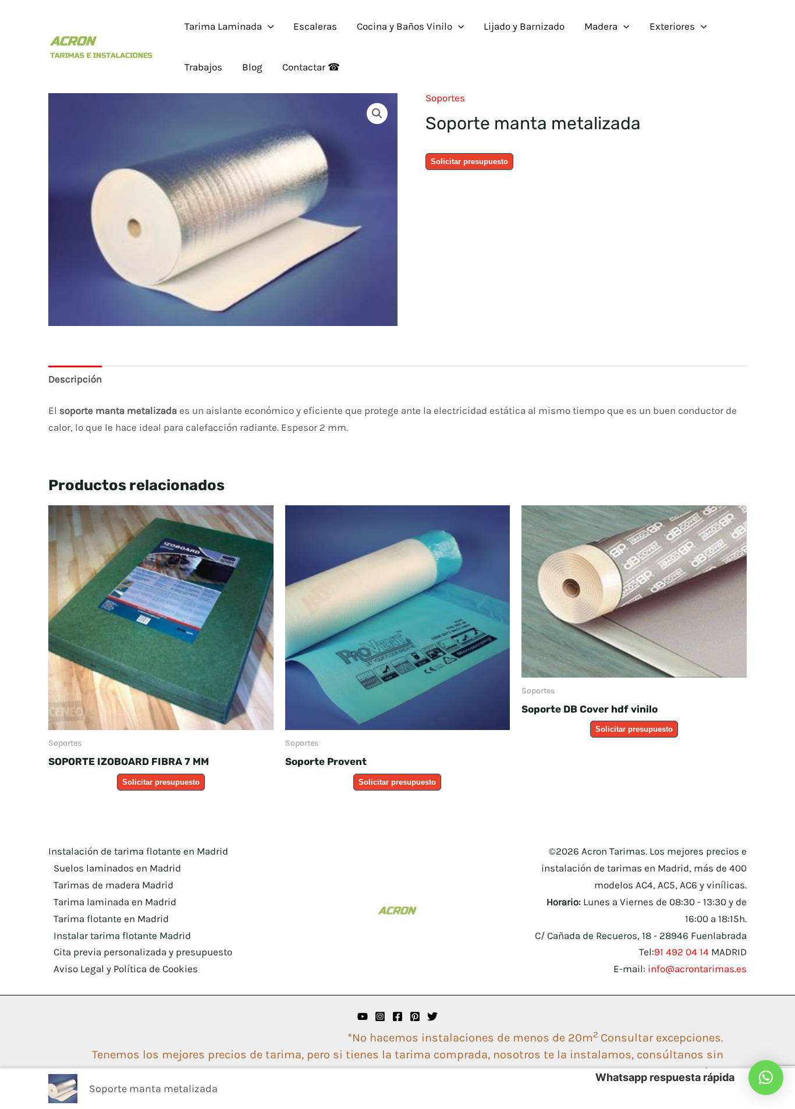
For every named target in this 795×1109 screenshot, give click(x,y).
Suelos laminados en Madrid (117, 868)
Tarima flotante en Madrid (111, 918)
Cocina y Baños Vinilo (404, 26)
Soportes (445, 98)
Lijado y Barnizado (524, 26)
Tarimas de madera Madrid (113, 885)
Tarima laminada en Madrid (115, 902)
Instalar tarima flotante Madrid (122, 935)
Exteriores (672, 26)
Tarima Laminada (223, 26)
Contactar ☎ (311, 67)
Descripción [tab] (75, 379)
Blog (252, 67)
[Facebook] (397, 1016)
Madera (600, 26)
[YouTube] (362, 1016)
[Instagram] (380, 1016)
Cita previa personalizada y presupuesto (143, 952)
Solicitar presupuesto (469, 161)
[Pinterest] (415, 1016)
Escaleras (315, 26)
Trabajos (203, 67)
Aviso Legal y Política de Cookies (126, 969)
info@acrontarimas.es (697, 969)
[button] (268, 26)
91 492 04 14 (681, 952)
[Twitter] (432, 1016)
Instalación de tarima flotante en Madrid (138, 851)
